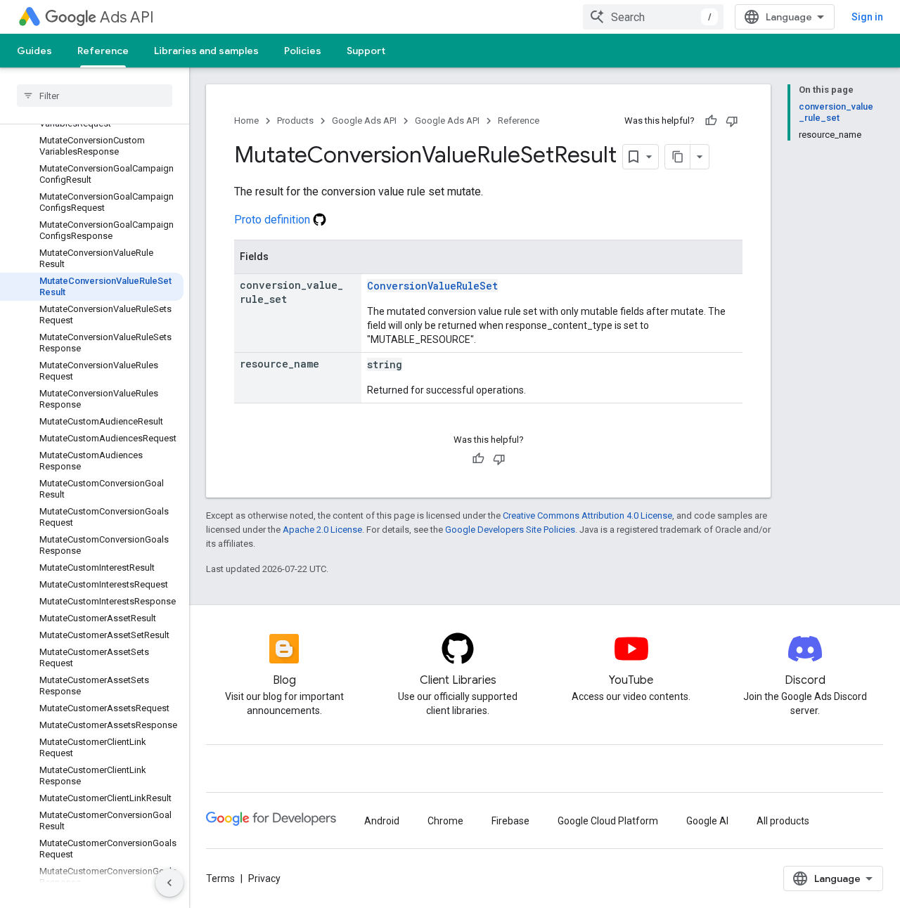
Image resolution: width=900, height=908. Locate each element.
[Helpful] (710, 120)
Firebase (510, 820)
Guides (34, 50)
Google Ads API (364, 120)
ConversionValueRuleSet (432, 285)
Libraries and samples (206, 50)
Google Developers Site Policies (510, 529)
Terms (220, 878)
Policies (302, 50)
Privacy (264, 878)
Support (366, 50)
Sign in (867, 16)
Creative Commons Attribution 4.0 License (587, 515)
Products (295, 120)
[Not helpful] (731, 120)
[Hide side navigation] (169, 883)
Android (381, 820)
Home (246, 120)
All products (783, 820)
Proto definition (273, 219)
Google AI (707, 820)
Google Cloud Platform (608, 820)
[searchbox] (94, 95)
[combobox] (653, 17)
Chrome (445, 820)
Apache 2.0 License (322, 529)
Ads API (127, 17)
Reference (103, 50)
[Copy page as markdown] (677, 157)
